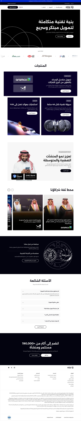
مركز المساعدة (67, 3)
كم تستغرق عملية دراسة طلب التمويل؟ (49, 291)
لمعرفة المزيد (65, 91)
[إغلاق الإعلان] (1, 1)
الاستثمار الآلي (37, 375)
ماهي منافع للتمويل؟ (53, 302)
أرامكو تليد (21, 380)
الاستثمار (54, 378)
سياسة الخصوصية (50, 417)
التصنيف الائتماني (19, 378)
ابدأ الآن (69, 36)
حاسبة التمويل (20, 375)
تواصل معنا (60, 36)
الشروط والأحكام (58, 417)
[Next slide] (9, 190)
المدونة (72, 377)
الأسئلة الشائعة (70, 382)
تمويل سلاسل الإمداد (52, 375)
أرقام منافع (71, 378)
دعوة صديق (37, 377)
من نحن (72, 3)
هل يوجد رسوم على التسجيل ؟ (52, 320)
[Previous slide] (12, 190)
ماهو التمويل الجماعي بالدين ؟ (51, 314)
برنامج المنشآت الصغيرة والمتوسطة (16, 377)
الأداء (39, 378)
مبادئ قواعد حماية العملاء (68, 417)
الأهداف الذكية (37, 380)
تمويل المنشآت (53, 377)
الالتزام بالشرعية (70, 380)
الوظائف (71, 386)
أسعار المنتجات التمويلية (12, 3)
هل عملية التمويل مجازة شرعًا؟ (51, 308)
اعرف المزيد (65, 170)
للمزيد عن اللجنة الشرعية (30, 260)
